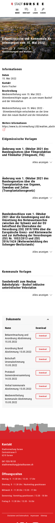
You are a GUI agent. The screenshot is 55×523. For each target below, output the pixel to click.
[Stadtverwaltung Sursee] (28, 3)
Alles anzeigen (40, 162)
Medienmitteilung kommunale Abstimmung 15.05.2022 (18, 399)
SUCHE (43, 13)
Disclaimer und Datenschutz (18, 516)
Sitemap (44, 516)
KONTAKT (26, 13)
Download (41, 327)
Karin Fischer (9, 86)
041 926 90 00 (9, 461)
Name (8, 327)
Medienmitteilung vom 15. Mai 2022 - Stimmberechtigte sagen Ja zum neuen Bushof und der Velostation (27, 98)
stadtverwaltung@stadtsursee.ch (17, 464)
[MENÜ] (17, 9)
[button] (22, 48)
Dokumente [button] (13, 319)
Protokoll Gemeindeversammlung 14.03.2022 (17, 375)
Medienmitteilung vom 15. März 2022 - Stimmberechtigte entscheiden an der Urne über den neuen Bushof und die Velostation (25, 112)
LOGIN (35, 13)
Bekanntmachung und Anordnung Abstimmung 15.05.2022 (18, 338)
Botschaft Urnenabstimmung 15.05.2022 (15, 362)
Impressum (34, 516)
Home (5, 48)
